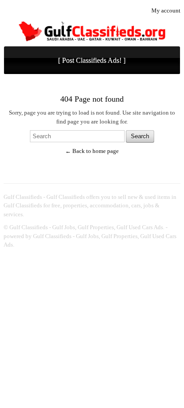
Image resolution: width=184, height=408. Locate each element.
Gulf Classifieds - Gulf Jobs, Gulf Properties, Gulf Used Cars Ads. (86, 227)
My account (165, 10)
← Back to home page (92, 151)
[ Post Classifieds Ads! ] (91, 60)
